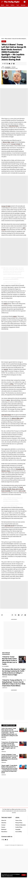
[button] (24, 875)
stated (15, 316)
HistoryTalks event (17, 418)
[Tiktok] (7, 840)
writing (11, 383)
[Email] (9, 63)
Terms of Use (10, 875)
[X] (4, 840)
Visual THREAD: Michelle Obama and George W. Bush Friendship (12, 489)
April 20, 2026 (17, 283)
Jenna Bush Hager (13, 125)
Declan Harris (7, 67)
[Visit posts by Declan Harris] (2, 67)
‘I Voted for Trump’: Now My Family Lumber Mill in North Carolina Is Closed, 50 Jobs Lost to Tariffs (9, 660)
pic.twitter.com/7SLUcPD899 (11, 501)
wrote (8, 400)
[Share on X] (7, 63)
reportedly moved (9, 525)
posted (6, 369)
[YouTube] (6, 840)
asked (5, 303)
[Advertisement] (14, 22)
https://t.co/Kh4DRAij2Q (17, 277)
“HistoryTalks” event (8, 142)
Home (2, 38)
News (3, 41)
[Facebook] (2, 840)
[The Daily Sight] (11, 2)
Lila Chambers (6, 666)
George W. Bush (15, 144)
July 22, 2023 (22, 491)
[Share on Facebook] (5, 63)
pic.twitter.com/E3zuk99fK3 (10, 279)
